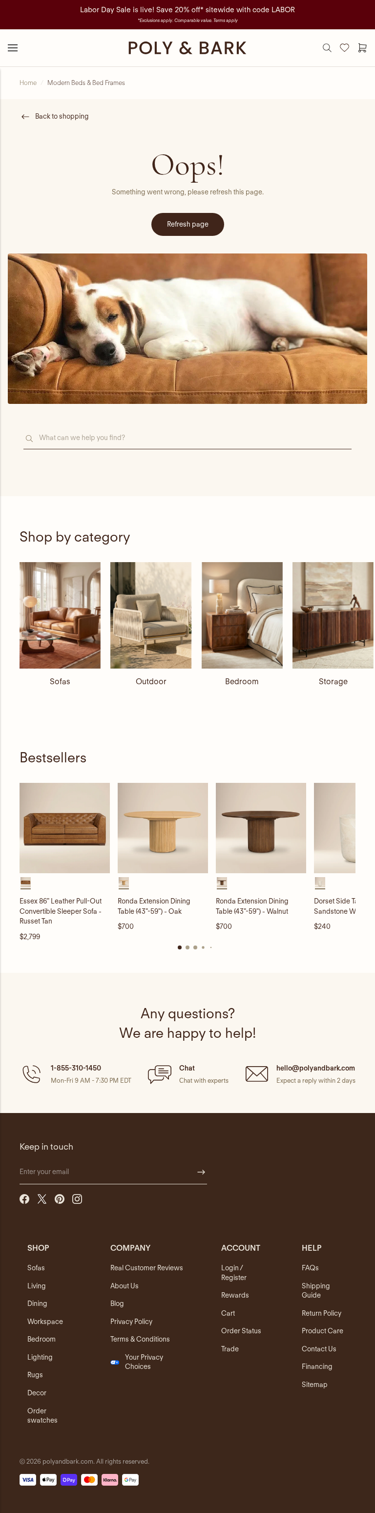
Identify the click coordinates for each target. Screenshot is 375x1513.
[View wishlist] (345, 48)
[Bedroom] (242, 615)
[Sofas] (60, 615)
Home (28, 82)
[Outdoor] (150, 615)
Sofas (60, 681)
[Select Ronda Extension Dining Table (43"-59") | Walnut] (222, 882)
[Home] (187, 48)
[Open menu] (13, 48)
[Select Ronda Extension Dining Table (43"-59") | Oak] (124, 882)
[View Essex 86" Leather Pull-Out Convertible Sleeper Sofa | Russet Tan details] (65, 828)
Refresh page (187, 224)
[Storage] (333, 615)
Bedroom (242, 681)
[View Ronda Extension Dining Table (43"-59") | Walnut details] (261, 828)
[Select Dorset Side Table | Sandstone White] (320, 882)
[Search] (327, 48)
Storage (333, 681)
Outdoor (151, 681)
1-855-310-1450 (76, 1068)
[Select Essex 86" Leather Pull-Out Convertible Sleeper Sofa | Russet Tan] (26, 882)
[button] (75, 1074)
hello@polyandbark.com (315, 1068)
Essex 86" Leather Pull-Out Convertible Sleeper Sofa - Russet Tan (61, 911)
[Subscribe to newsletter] (201, 1172)
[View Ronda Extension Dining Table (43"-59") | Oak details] (163, 828)
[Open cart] (362, 48)
